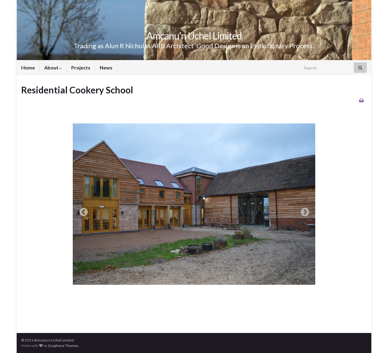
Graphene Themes (63, 345)
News (106, 67)
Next (303, 210)
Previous (82, 210)
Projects (80, 67)
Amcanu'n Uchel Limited (194, 36)
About (51, 67)
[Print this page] (361, 100)
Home (28, 67)
